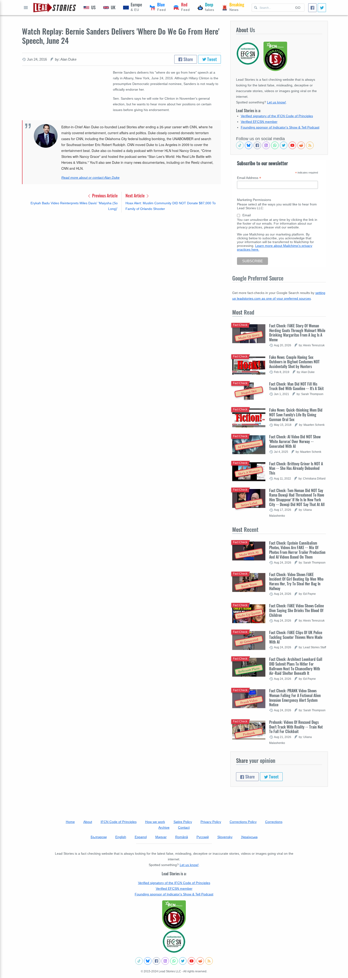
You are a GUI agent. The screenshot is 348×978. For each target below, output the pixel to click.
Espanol (141, 837)
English (120, 837)
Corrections (273, 822)
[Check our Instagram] (266, 145)
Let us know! (276, 102)
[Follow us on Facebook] (257, 145)
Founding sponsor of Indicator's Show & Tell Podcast (280, 127)
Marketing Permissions (254, 200)
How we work (155, 822)
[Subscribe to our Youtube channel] (292, 145)
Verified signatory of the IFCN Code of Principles (277, 116)
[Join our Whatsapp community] (275, 145)
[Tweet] (322, 7)
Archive (164, 827)
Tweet (211, 59)
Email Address (249, 178)
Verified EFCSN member (259, 122)
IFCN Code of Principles (119, 822)
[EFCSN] (174, 941)
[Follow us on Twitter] (283, 145)
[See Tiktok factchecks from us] (240, 145)
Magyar (161, 837)
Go (297, 7)
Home (70, 822)
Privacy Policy (211, 822)
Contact (184, 827)
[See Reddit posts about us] (301, 145)
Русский (202, 837)
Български (99, 837)
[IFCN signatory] (174, 915)
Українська (249, 837)
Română (181, 837)
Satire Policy (183, 822)
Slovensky (224, 837)
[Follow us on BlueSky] (248, 145)
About (87, 822)
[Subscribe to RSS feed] (310, 145)
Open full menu (26, 7)
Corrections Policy (243, 822)
